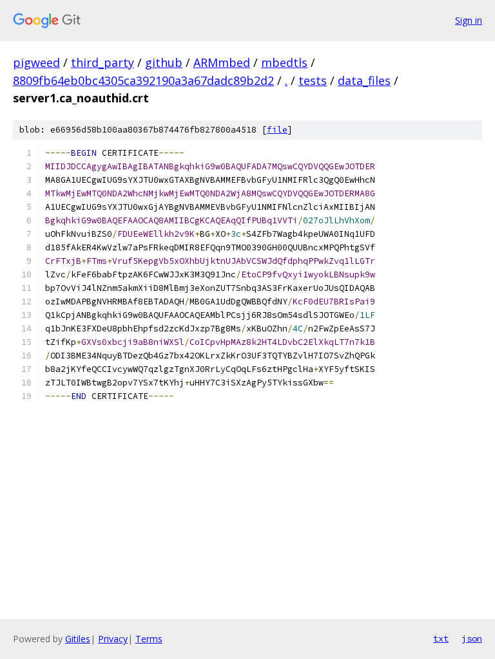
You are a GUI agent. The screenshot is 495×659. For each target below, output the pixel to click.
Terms (148, 639)
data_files (364, 80)
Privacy (113, 639)
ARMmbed (221, 62)
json (471, 638)
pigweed (36, 62)
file (277, 129)
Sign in (468, 20)
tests (312, 80)
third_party (102, 62)
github (163, 62)
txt (441, 638)
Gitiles (77, 639)
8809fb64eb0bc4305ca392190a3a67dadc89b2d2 (143, 80)
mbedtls (284, 62)
